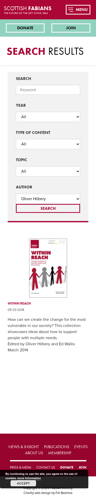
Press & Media (20, 467)
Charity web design (37, 493)
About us (34, 452)
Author (24, 187)
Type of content (33, 132)
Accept (23, 483)
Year (21, 105)
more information (29, 478)
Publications (56, 446)
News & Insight (23, 446)
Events (81, 446)
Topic (21, 159)
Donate (25, 28)
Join (71, 28)
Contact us (45, 467)
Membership (59, 452)
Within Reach (19, 303)
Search (23, 78)
